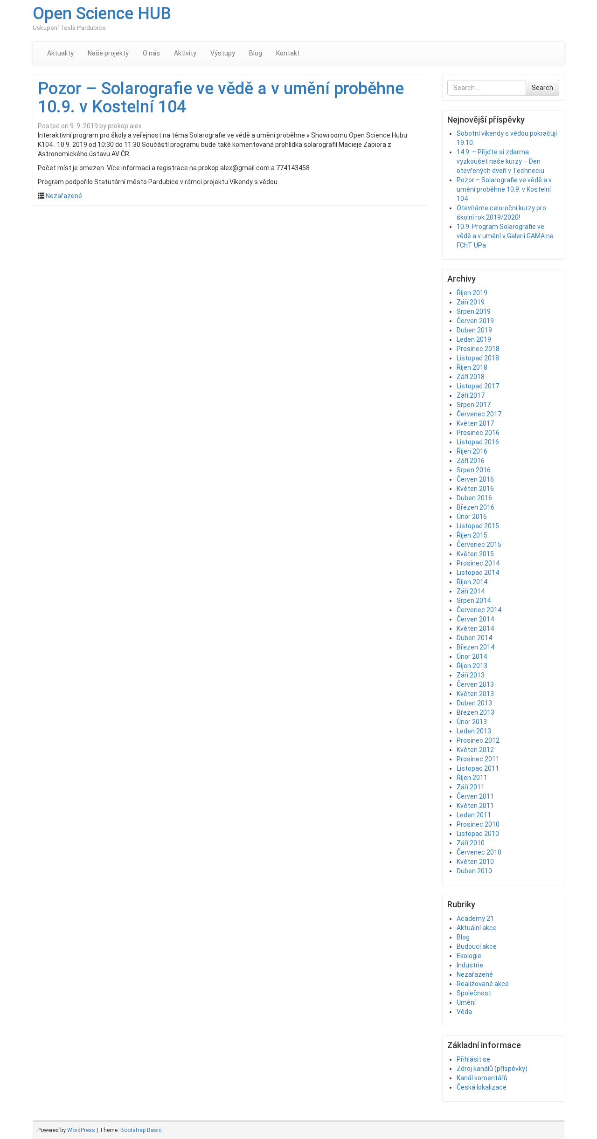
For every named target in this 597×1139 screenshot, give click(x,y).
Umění (466, 1002)
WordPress (81, 1130)
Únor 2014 (472, 656)
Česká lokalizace (482, 1087)
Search (542, 87)
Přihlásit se (473, 1059)
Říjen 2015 (472, 535)
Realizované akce (483, 983)
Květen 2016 (475, 488)
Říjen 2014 (472, 582)
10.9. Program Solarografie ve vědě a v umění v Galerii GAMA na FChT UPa (505, 236)
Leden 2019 (474, 339)
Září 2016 (471, 460)
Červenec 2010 (479, 852)
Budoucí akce (477, 946)
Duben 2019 (474, 330)
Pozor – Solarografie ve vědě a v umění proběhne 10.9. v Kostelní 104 (221, 98)
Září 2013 (471, 675)
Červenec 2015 (479, 544)
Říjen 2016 (472, 451)
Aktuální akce (477, 928)
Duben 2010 (474, 871)
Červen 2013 (475, 684)
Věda (464, 1011)
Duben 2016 (474, 498)
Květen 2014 (475, 628)
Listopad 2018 (478, 358)
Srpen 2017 (474, 404)
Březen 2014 (475, 647)
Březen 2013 (475, 712)
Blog (255, 53)
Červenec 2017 (479, 414)
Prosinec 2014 (478, 563)
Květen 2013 (475, 693)
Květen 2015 (475, 554)
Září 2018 (471, 376)
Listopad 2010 (478, 833)
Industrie (470, 965)
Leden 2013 (474, 731)
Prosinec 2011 (478, 759)
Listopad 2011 (478, 768)
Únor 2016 (472, 516)
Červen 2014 (475, 619)
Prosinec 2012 (478, 740)
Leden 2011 (474, 815)
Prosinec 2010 (478, 824)
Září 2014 (471, 591)
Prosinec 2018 (478, 348)
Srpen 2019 (474, 311)
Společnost (474, 993)
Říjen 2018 (472, 367)
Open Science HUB (102, 13)
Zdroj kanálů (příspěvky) (492, 1068)
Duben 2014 (474, 638)
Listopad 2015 (478, 526)
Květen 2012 (475, 749)
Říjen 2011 (472, 777)
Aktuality (60, 53)
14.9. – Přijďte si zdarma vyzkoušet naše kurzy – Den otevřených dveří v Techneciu (500, 161)
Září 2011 (471, 787)
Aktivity (185, 53)
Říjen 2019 (472, 293)
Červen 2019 (475, 320)
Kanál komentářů (482, 1078)
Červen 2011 (475, 796)
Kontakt (288, 53)
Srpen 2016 (474, 470)
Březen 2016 (475, 507)
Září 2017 (471, 395)
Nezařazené (64, 196)
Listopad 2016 (478, 442)
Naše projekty (108, 53)
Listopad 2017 (478, 386)
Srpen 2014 (474, 600)
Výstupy (222, 53)
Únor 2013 (472, 721)
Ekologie (469, 956)
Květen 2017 (475, 423)
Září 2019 (471, 302)
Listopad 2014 (478, 572)
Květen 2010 (475, 861)
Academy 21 (475, 918)
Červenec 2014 (479, 610)
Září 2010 (471, 843)
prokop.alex (125, 126)
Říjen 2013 (472, 666)
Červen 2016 (475, 479)
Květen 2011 (475, 805)
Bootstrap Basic (140, 1130)
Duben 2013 (474, 703)
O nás (151, 53)
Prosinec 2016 (478, 432)
